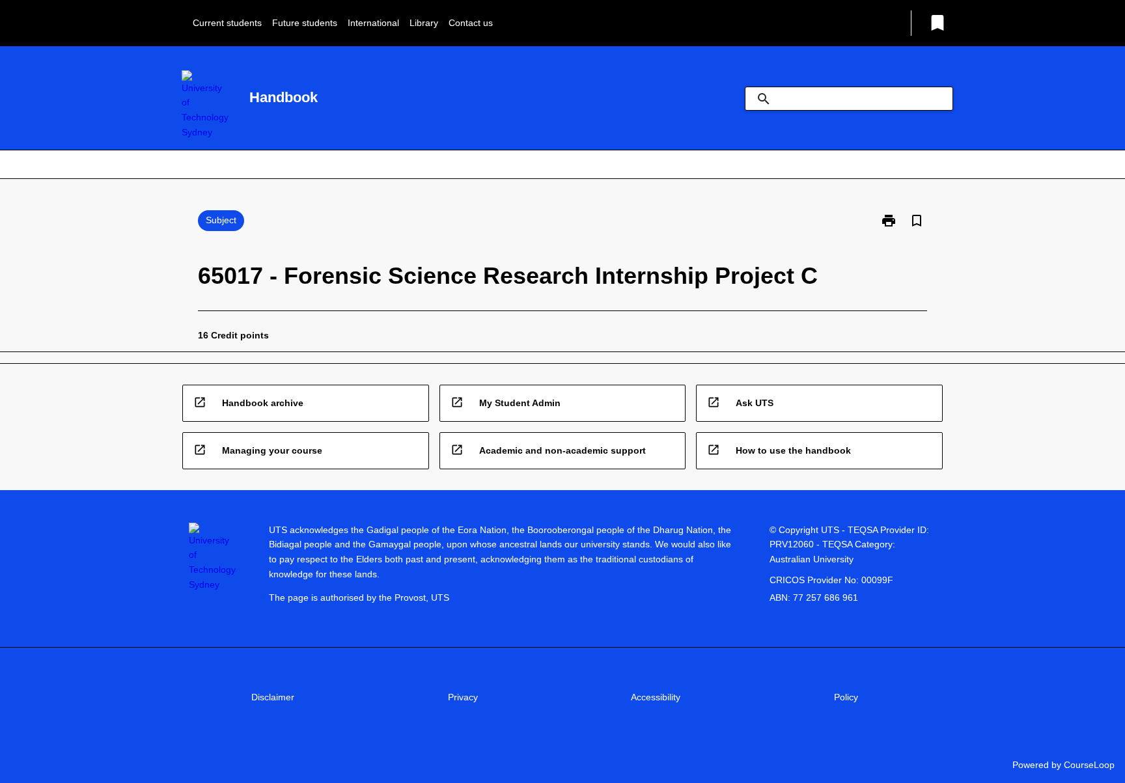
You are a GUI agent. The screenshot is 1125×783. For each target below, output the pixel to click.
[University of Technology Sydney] (205, 105)
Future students (304, 23)
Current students (227, 23)
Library (424, 23)
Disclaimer (272, 697)
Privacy (463, 697)
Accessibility (655, 697)
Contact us (471, 23)
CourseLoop (1089, 765)
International (373, 23)
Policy (846, 697)
